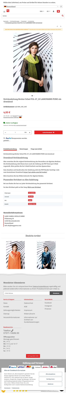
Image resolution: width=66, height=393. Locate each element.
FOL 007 (31, 196)
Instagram (48, 306)
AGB (25, 307)
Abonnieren (56, 293)
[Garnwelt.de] (8, 10)
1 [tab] (32, 95)
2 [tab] (33, 95)
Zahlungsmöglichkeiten (11, 310)
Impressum (28, 310)
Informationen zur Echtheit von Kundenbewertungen (31, 319)
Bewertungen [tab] (24, 149)
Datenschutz (28, 303)
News (5, 303)
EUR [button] (41, 11)
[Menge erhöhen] (30, 132)
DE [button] (48, 11)
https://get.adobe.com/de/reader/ (35, 172)
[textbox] (30, 6)
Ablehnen (50, 384)
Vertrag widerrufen (33, 356)
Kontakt (6, 307)
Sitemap (6, 314)
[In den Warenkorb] (4, 32)
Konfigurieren (50, 379)
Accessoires (32, 193)
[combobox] (30, 6)
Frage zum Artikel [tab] (36, 149)
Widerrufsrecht (29, 314)
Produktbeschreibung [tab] (10, 149)
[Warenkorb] (59, 11)
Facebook (48, 303)
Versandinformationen (11, 317)
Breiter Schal (32, 204)
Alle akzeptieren (50, 374)
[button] (54, 11)
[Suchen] (63, 16)
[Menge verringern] (5, 132)
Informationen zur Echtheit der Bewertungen (50, 391)
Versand (15, 116)
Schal (30, 200)
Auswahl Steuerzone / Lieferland (11, 117)
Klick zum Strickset (34, 187)
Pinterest (48, 309)
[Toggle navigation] (4, 11)
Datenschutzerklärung (41, 286)
